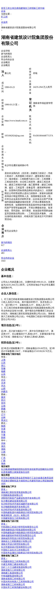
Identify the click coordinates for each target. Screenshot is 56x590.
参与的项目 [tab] (6, 54)
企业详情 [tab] (5, 51)
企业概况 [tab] (5, 62)
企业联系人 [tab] (6, 56)
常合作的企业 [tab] (7, 59)
